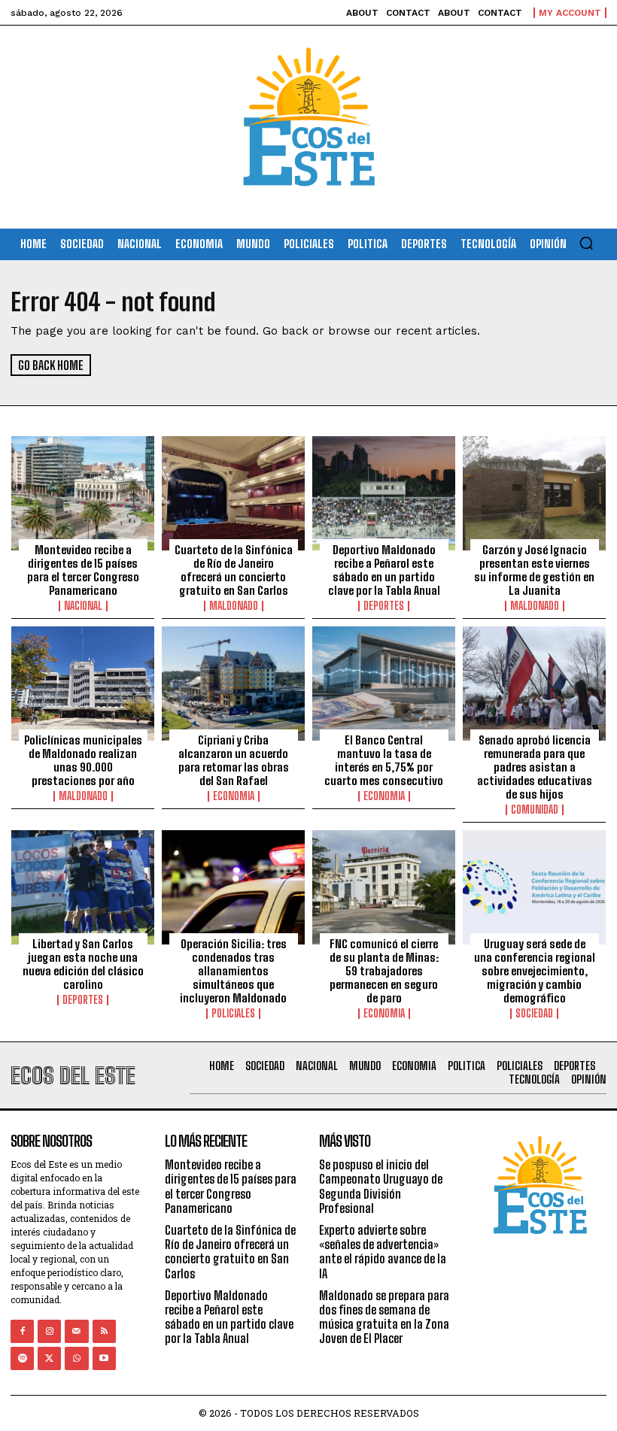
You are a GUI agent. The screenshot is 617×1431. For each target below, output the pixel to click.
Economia (233, 796)
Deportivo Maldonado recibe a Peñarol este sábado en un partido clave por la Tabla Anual (384, 570)
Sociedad (534, 1013)
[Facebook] (22, 1331)
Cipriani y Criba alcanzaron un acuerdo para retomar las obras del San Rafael (233, 760)
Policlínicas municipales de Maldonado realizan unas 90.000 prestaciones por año (83, 760)
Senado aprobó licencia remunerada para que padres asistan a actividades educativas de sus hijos (534, 767)
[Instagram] (49, 1331)
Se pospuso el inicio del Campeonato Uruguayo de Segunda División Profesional (380, 1186)
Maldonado (233, 606)
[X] (49, 1358)
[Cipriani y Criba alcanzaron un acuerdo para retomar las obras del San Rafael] (233, 683)
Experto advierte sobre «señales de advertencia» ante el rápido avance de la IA (382, 1252)
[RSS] (104, 1331)
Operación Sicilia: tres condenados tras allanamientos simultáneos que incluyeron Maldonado (233, 971)
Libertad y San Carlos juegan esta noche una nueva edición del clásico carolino (83, 964)
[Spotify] (22, 1358)
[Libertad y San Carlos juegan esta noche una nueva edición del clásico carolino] (82, 887)
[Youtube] (104, 1358)
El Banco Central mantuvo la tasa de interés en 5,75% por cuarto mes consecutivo (383, 760)
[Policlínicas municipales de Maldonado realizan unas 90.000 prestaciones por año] (82, 683)
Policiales (233, 1013)
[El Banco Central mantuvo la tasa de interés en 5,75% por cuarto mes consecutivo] (383, 683)
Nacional (83, 606)
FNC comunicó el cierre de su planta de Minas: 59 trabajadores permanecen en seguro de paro (384, 971)
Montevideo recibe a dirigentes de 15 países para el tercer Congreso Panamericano (83, 570)
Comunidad (534, 810)
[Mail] (76, 1331)
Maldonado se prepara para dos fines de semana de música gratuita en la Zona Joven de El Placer (384, 1317)
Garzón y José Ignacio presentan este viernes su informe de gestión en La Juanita (534, 570)
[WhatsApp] (76, 1358)
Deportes (383, 606)
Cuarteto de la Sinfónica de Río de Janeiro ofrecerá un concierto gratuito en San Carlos (234, 570)
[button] (586, 243)
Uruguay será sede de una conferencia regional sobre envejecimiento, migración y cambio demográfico (534, 971)
